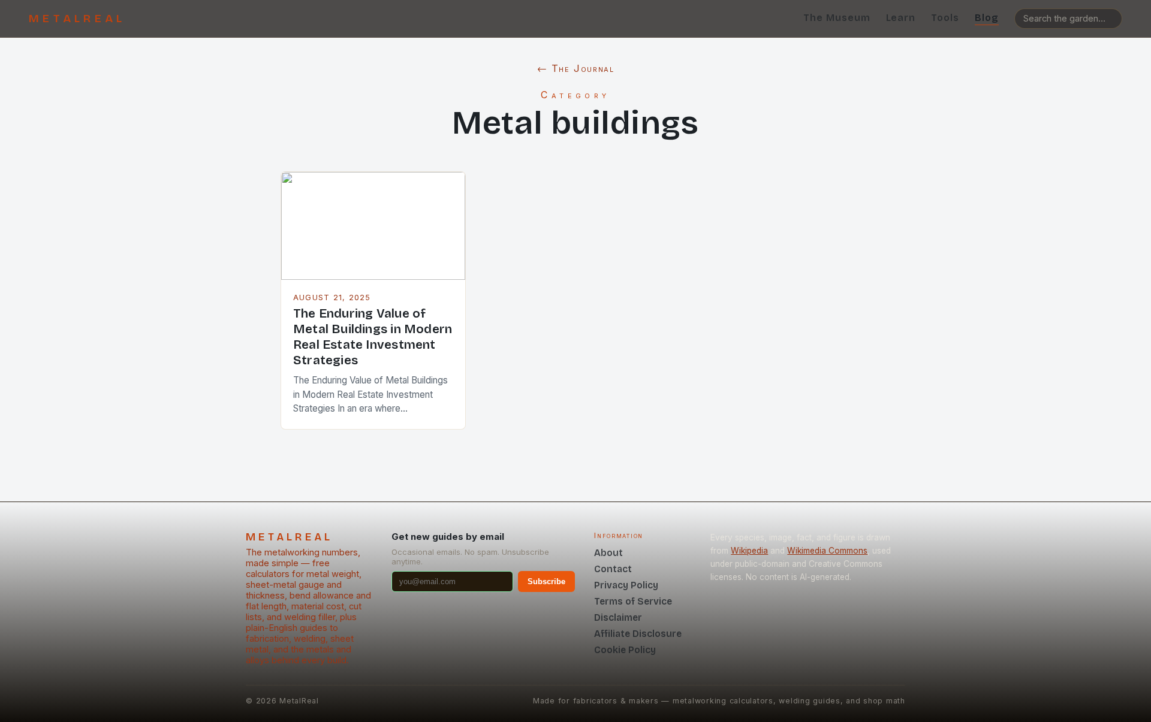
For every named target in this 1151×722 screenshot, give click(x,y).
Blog (987, 17)
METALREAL (77, 18)
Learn (901, 17)
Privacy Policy (626, 585)
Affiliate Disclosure (638, 633)
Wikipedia (749, 550)
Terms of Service (633, 601)
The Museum (836, 17)
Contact (613, 569)
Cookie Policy (625, 649)
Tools (945, 17)
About (608, 552)
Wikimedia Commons (827, 550)
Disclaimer (618, 617)
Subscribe (546, 581)
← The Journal (575, 68)
